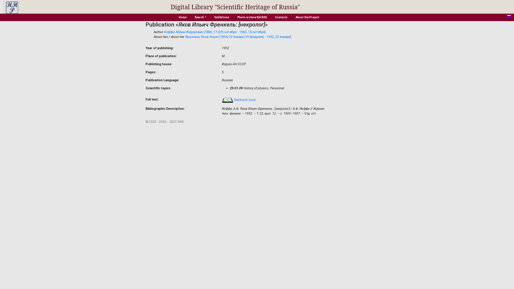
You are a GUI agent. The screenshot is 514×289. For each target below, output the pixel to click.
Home (183, 17)
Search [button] (199, 17)
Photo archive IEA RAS (252, 17)
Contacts (281, 17)
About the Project (307, 17)
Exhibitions (221, 17)
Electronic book (244, 100)
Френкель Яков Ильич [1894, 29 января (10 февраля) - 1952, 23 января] (238, 37)
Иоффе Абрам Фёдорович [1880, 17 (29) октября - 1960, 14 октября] (214, 32)
